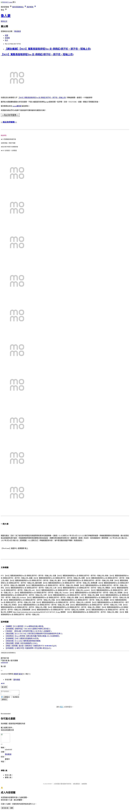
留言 (20, 674)
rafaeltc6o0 (4, 662)
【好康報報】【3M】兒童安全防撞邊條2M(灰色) (22, 638)
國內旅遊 (16, 679)
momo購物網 (17, 106)
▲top (2, 683)
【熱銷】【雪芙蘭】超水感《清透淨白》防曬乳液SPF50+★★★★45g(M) (30, 646)
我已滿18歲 (5, 808)
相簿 (6, 35)
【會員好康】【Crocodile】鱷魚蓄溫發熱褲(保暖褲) (23, 641)
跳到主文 (4, 21)
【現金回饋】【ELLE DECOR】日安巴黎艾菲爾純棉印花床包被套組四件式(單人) (33, 633)
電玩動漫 (17, 31)
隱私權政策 (76, 784)
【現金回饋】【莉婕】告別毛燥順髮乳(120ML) (21, 643)
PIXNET (50, 784)
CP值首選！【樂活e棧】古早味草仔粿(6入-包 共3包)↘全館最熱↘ (28, 631)
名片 (6, 40)
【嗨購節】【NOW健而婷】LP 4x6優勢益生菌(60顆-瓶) (24, 626)
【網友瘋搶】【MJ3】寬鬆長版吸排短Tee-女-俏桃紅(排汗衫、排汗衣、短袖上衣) (48, 49)
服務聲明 (84, 784)
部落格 (7, 38)
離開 (11, 808)
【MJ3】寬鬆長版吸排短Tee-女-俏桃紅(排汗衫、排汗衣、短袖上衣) (37, 54)
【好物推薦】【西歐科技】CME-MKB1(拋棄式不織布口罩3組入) (27, 629)
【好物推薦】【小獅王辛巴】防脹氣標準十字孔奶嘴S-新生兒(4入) (28, 648)
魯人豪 (6, 16)
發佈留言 (4, 699)
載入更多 (4, 687)
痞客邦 (16, 674)
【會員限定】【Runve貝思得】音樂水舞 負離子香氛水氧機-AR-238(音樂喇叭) (32, 636)
